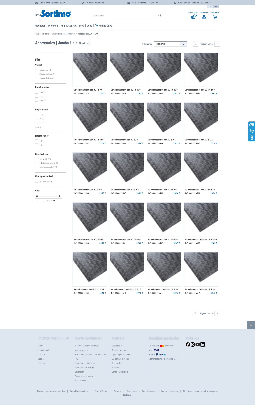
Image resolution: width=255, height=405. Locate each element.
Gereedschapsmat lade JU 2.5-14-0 (126, 239)
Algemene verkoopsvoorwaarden (51, 391)
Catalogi (41, 359)
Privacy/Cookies (101, 391)
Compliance (132, 391)
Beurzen (115, 367)
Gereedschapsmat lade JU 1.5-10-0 (126, 90)
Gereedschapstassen (84, 376)
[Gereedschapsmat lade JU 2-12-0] (201, 119)
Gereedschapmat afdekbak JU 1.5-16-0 (201, 289)
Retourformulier (149, 391)
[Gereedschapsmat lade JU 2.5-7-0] (164, 169)
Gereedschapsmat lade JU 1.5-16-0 (88, 139)
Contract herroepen (169, 391)
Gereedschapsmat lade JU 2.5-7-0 (162, 189)
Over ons (41, 345)
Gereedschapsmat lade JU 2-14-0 (88, 189)
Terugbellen (117, 363)
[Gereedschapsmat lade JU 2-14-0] (90, 169)
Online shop (105, 25)
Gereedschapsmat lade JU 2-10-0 (162, 139)
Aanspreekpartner (119, 350)
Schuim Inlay (80, 380)
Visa (150, 350)
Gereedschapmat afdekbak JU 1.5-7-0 (201, 239)
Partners (41, 363)
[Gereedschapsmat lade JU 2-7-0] (127, 119)
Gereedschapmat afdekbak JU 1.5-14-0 (164, 289)
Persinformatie (44, 350)
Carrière (41, 354)
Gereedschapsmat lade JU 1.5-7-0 (88, 90)
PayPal (152, 354)
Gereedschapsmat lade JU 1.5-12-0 (163, 90)
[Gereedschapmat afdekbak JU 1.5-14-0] (164, 269)
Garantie (117, 391)
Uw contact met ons (120, 359)
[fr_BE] (210, 6)
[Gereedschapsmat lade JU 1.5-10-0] (127, 70)
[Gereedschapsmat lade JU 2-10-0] (164, 119)
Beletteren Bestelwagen (85, 367)
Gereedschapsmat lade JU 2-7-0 (124, 139)
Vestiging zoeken (119, 345)
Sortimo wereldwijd (120, 372)
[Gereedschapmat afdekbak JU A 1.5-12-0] (127, 269)
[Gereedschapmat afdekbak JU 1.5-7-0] (201, 219)
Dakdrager (79, 372)
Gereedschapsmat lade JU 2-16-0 (125, 189)
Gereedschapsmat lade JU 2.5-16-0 (163, 239)
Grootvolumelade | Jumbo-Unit (63, 34)
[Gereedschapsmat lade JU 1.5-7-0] (90, 70)
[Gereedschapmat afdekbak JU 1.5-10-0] (90, 269)
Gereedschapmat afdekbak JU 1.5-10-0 (90, 289)
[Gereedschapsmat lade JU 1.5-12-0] (164, 70)
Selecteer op (147, 44)
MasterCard (154, 345)
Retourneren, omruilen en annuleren (90, 354)
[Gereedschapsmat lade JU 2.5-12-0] (90, 219)
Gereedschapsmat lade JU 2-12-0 (199, 139)
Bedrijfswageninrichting (85, 363)
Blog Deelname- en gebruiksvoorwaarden (200, 391)
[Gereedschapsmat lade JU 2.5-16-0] (164, 219)
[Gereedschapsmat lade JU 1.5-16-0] (90, 119)
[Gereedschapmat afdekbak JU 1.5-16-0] (201, 269)
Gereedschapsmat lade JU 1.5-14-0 (200, 90)
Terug (37, 34)
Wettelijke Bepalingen (79, 391)
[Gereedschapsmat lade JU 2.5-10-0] (201, 169)
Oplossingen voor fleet (121, 354)
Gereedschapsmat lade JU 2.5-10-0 (200, 189)
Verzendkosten (81, 350)
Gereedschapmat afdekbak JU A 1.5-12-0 (127, 289)
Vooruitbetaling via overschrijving (163, 359)
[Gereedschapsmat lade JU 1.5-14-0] (201, 70)
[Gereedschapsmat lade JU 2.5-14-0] (127, 219)
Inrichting (45, 34)
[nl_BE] (216, 6)
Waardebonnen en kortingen (87, 345)
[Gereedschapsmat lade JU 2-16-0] (127, 169)
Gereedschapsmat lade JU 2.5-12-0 (88, 239)
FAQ (76, 359)
